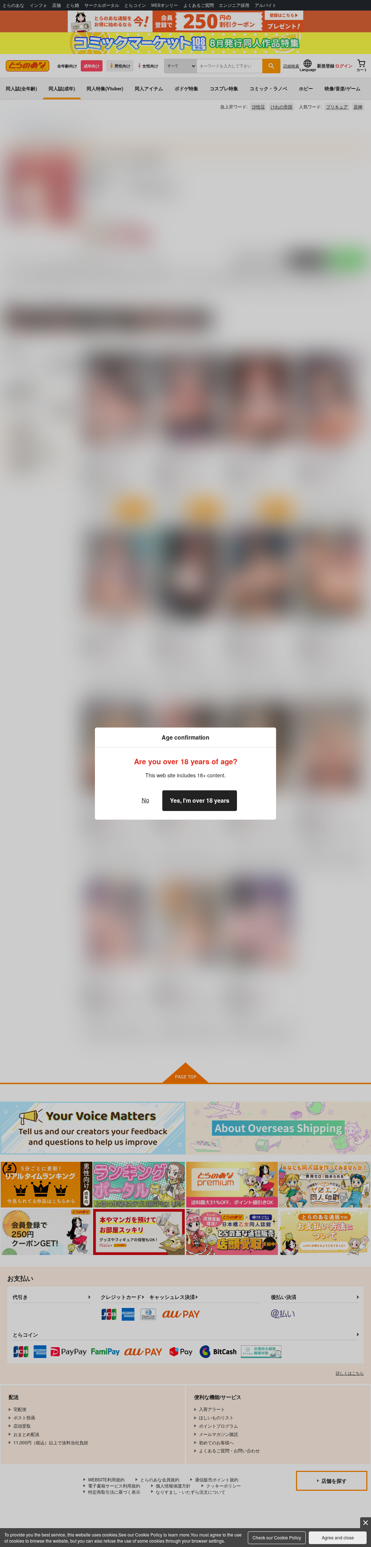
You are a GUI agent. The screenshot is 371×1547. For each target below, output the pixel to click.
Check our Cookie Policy (277, 1537)
